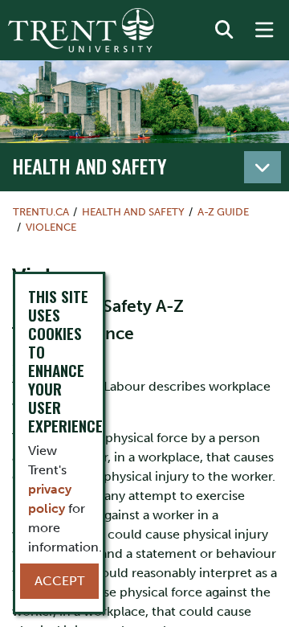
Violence (51, 227)
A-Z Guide (223, 212)
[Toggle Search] (224, 30)
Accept (59, 580)
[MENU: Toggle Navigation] (264, 30)
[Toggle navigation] (262, 167)
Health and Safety (89, 165)
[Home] (81, 30)
